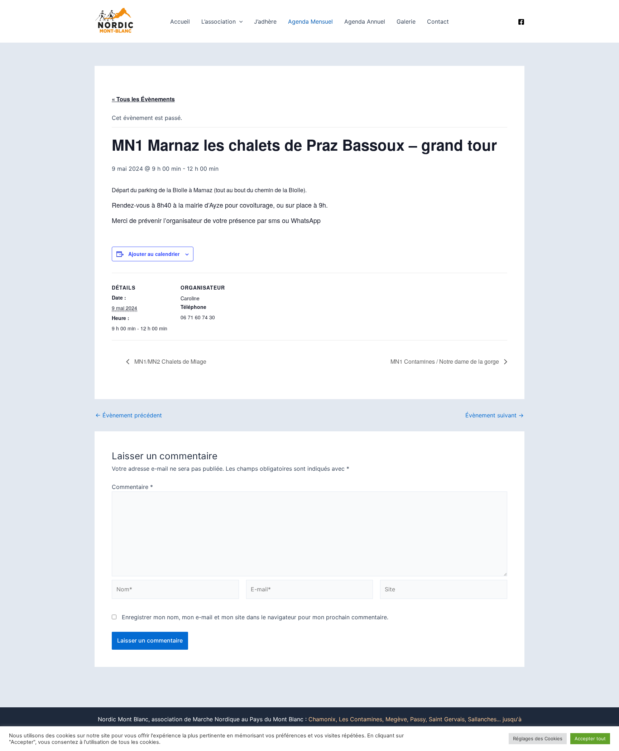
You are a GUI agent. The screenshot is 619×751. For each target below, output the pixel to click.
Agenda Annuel (364, 21)
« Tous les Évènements (143, 99)
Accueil (180, 21)
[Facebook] (521, 22)
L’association (218, 21)
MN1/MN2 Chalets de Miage (169, 361)
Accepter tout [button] (590, 738)
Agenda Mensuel (310, 21)
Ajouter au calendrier (153, 253)
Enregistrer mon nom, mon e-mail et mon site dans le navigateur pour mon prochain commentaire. (255, 617)
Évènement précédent (128, 415)
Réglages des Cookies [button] (537, 738)
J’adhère (265, 21)
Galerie (406, 21)
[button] (239, 21)
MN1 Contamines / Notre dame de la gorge (445, 361)
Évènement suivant (494, 415)
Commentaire (132, 486)
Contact (438, 21)
